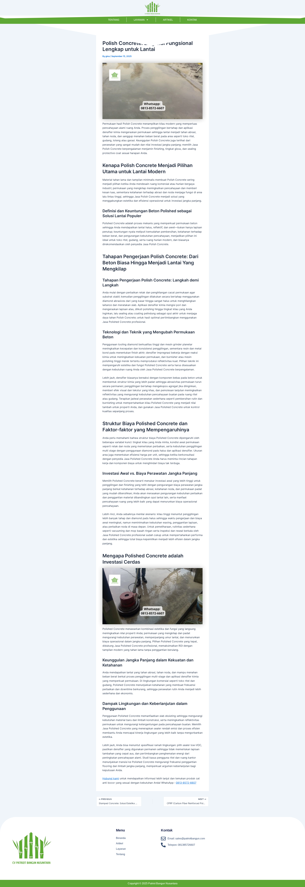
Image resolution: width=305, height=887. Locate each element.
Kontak (192, 19)
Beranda (121, 838)
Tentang (113, 19)
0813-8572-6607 (186, 782)
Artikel (168, 19)
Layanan (139, 19)
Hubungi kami (110, 778)
